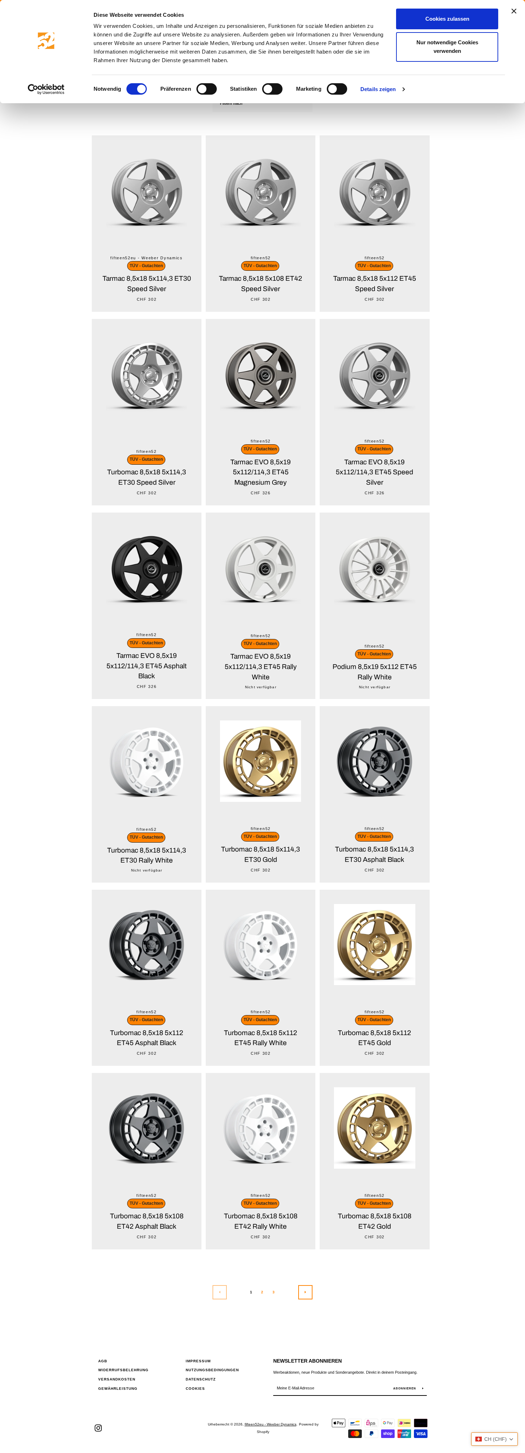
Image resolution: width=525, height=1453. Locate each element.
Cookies (195, 1388)
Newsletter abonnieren (307, 1361)
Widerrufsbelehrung (123, 1370)
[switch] (206, 89)
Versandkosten (116, 1379)
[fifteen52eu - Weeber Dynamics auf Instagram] (98, 1427)
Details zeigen (378, 89)
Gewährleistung (118, 1388)
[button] (494, 1439)
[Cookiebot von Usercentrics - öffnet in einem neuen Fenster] (46, 89)
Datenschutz (201, 1379)
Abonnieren (405, 1388)
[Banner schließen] (513, 11)
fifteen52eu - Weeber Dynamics (270, 1424)
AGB (102, 1361)
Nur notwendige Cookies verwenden (447, 46)
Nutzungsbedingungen (212, 1370)
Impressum (198, 1361)
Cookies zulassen (447, 19)
